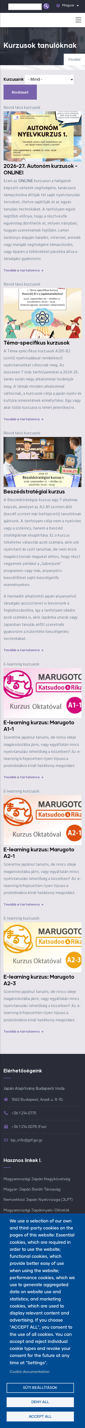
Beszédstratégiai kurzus (34, 491)
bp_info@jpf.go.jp (26, 1140)
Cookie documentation (29, 1372)
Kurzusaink (14, 79)
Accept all (40, 1416)
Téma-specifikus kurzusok (37, 342)
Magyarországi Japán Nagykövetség (37, 1179)
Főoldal (74, 59)
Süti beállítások (40, 1388)
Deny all (40, 1402)
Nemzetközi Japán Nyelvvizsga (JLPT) (38, 1200)
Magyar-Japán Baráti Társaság (32, 1189)
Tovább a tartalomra (22, 270)
